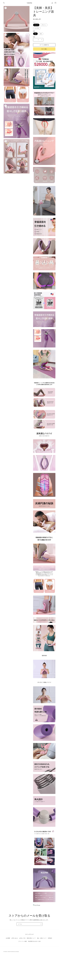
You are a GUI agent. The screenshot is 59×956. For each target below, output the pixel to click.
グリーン (44, 25)
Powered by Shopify (14, 951)
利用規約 (50, 938)
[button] (3, 2)
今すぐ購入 (44, 49)
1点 (35, 33)
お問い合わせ (14, 938)
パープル (37, 28)
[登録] (40, 924)
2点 (41, 33)
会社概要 (8, 938)
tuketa (8, 951)
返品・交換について (41, 938)
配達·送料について (31, 938)
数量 (34, 36)
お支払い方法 (22, 938)
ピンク (36, 25)
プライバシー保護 (22, 941)
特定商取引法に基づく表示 (34, 941)
